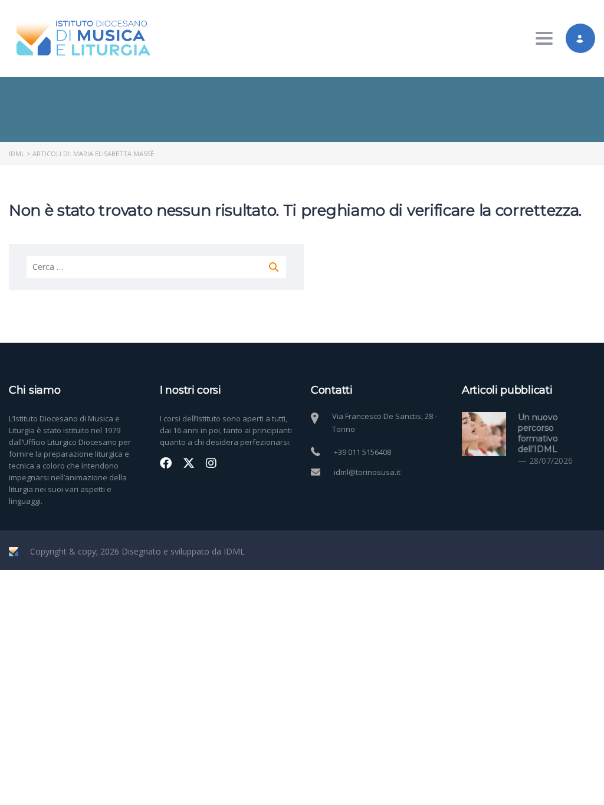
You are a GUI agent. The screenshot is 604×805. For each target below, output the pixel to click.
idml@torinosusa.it (367, 472)
